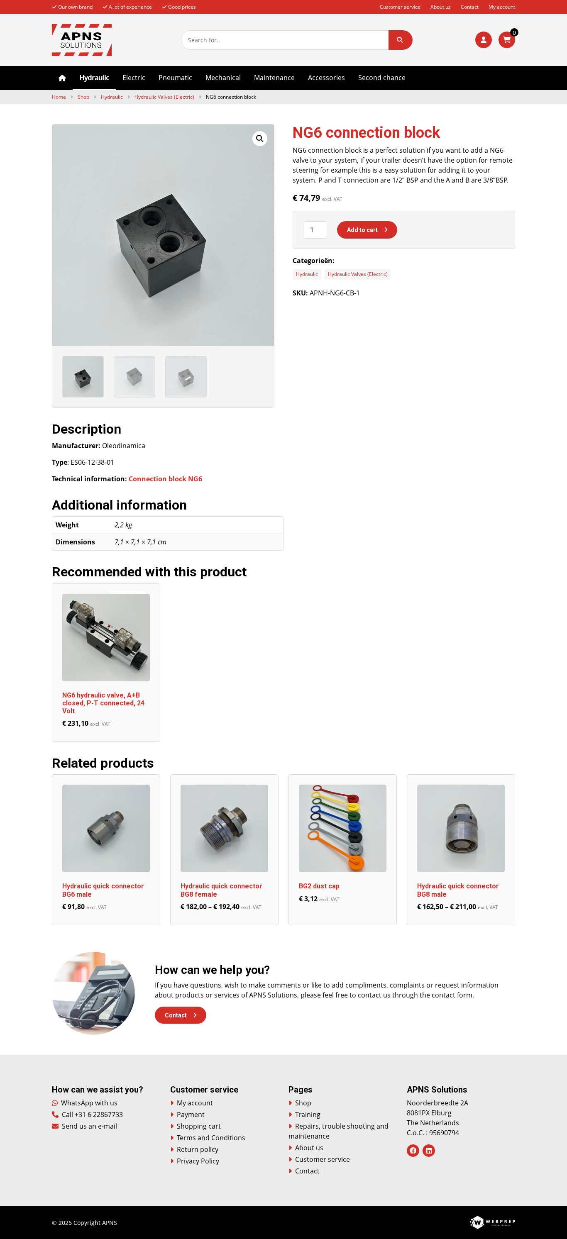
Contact (470, 6)
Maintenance (274, 77)
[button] (401, 40)
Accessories (326, 77)
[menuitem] (62, 78)
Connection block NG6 (165, 478)
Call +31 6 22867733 (91, 1114)
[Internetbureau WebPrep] (492, 1221)
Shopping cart (199, 1126)
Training (307, 1114)
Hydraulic (94, 77)
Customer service (400, 6)
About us (440, 6)
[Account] (483, 40)
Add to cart (362, 230)
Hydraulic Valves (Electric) (164, 96)
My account (502, 6)
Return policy (197, 1149)
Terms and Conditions (211, 1137)
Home (62, 78)
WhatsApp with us (88, 1102)
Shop (83, 96)
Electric (133, 77)
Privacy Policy (198, 1161)
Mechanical (223, 77)
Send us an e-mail (88, 1126)
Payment (191, 1114)
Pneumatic (175, 77)
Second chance (382, 77)
